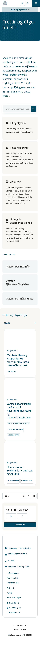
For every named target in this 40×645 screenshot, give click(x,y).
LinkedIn (12, 603)
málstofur (11, 372)
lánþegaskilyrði (13, 435)
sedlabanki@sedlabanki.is (17, 554)
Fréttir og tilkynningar (14, 315)
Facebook (13, 612)
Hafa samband (13, 573)
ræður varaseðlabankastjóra (18, 424)
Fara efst (18, 525)
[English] (22, 3)
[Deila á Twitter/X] (29, 496)
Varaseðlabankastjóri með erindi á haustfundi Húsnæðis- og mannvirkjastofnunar (19, 410)
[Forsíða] (5, 3)
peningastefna (26, 480)
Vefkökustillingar (14, 597)
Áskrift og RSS (12, 578)
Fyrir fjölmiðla (13, 583)
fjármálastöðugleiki (15, 429)
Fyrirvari (10, 588)
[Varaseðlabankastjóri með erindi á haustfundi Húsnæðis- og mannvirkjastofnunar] (20, 387)
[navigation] (36, 3)
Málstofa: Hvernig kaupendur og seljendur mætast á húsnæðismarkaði (18, 360)
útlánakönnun (13, 480)
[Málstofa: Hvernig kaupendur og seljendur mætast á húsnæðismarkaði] (20, 339)
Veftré (9, 593)
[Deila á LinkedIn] (34, 496)
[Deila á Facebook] (23, 496)
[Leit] (28, 3)
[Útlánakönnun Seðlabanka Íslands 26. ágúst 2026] (20, 451)
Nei (11, 516)
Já (22, 516)
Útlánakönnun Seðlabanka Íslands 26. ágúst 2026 (20, 470)
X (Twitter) (13, 608)
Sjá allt (7, 323)
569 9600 (10, 560)
